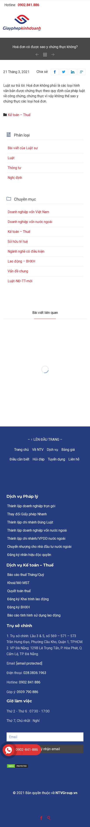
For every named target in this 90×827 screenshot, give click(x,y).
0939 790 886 (27, 692)
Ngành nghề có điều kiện (26, 251)
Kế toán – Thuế (19, 115)
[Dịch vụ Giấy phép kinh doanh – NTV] (45, 23)
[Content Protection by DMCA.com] (45, 766)
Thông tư (14, 168)
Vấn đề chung (18, 271)
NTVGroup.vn (66, 793)
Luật (11, 158)
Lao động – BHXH (21, 261)
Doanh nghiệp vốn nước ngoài (30, 222)
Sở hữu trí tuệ (18, 241)
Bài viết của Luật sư (23, 148)
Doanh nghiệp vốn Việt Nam (28, 212)
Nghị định (15, 178)
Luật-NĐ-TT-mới (20, 281)
